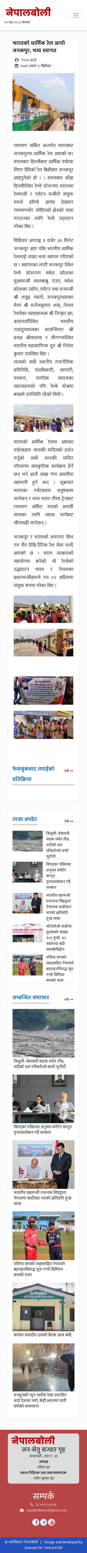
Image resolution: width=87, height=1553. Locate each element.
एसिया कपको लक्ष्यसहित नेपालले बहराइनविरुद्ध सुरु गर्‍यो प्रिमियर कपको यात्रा (60, 969)
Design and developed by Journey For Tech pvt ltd (53, 1545)
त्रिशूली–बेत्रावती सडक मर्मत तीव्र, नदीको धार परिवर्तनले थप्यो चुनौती (58, 845)
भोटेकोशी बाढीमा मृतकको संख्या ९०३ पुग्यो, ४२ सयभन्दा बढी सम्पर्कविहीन (59, 938)
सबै (66, 771)
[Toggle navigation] (76, 15)
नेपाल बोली (28, 60)
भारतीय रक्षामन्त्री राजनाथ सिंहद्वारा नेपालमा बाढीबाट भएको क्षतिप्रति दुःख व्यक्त (58, 907)
